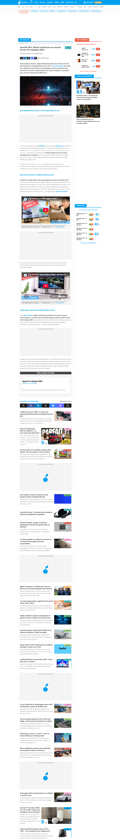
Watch (31, 6)
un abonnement (60, 227)
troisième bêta (58, 66)
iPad (23, 6)
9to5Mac (41, 146)
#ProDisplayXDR (32, 401)
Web (85, 6)
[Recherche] (76, 2)
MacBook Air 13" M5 (81, 214)
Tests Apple (34, 11)
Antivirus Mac (43, 11)
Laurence (24, 53)
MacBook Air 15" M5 (81, 219)
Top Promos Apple (24, 11)
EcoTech (72, 6)
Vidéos (62, 2)
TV (35, 6)
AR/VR (49, 6)
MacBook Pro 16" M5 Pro (81, 234)
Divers (101, 6)
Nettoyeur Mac (72, 11)
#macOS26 (23, 401)
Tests (36, 2)
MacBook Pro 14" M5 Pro (81, 224)
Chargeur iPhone (61, 11)
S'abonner (98, 2)
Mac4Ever (22, 43)
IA (76, 6)
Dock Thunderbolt (96, 11)
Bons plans (69, 2)
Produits (50, 2)
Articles (42, 2)
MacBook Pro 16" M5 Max (81, 238)
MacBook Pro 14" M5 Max (81, 229)
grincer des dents (61, 191)
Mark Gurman (28, 315)
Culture (90, 6)
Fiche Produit (25, 383)
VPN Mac (52, 11)
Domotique (60, 6)
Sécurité (96, 6)
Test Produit (33, 383)
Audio (39, 6)
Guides (56, 2)
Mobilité (44, 6)
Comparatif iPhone (84, 11)
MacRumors (59, 146)
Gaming (66, 6)
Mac (27, 6)
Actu (31, 2)
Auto (54, 6)
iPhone (18, 6)
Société (80, 6)
